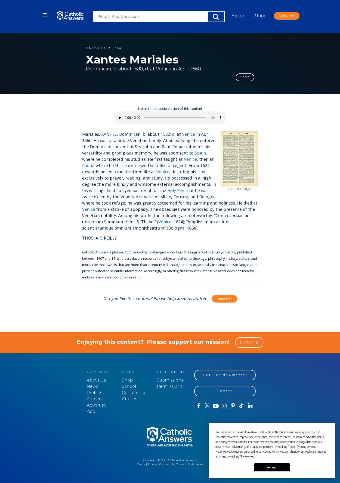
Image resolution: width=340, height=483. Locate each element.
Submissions (170, 380)
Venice (188, 134)
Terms (141, 464)
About (238, 16)
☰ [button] (44, 15)
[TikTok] (241, 406)
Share (245, 77)
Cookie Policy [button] (270, 451)
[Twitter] (207, 406)
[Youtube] (215, 406)
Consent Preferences (189, 464)
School (129, 386)
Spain (200, 153)
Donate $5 (224, 299)
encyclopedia (104, 48)
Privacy (152, 464)
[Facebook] (198, 406)
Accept (272, 467)
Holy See (175, 190)
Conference (134, 392)
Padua (88, 165)
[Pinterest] (233, 406)
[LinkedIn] (250, 405)
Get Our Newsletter (225, 375)
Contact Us (166, 464)
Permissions (169, 386)
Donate (286, 16)
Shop (260, 16)
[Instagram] (224, 406)
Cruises (129, 398)
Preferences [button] (247, 456)
